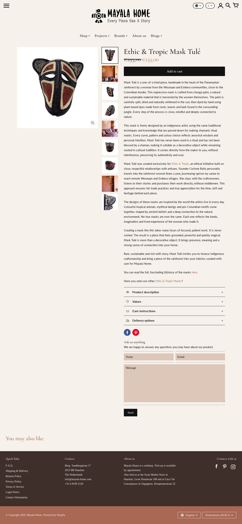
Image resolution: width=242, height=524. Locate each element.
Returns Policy (13, 476)
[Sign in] (220, 6)
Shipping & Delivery (17, 471)
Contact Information (16, 497)
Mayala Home (34, 515)
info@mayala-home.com (78, 479)
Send (130, 412)
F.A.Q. (9, 465)
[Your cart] (235, 6)
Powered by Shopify (54, 515)
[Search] (228, 6)
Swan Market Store (154, 474)
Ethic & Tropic (180, 163)
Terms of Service (15, 486)
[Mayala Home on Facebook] (216, 467)
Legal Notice (12, 492)
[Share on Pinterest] (135, 332)
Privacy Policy (13, 481)
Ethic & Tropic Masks (168, 281)
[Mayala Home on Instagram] (233, 467)
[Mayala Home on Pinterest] (225, 467)
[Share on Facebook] (127, 332)
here (194, 272)
